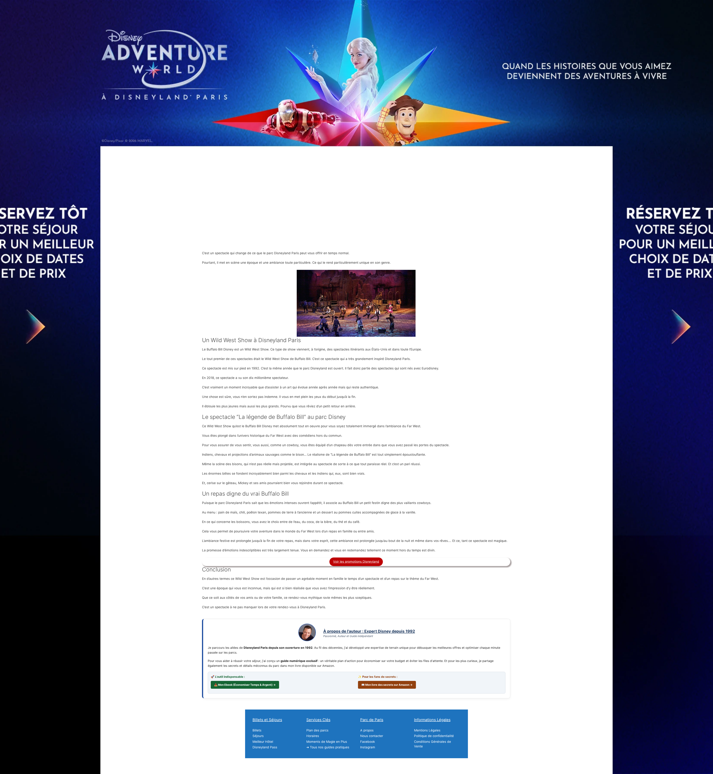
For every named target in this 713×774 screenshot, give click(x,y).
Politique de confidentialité (434, 736)
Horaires (312, 736)
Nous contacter (371, 736)
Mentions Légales (427, 730)
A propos (367, 730)
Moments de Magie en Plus (326, 742)
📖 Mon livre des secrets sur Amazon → (387, 684)
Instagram (367, 747)
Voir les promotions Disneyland (356, 561)
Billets (257, 730)
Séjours (258, 736)
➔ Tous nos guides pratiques (327, 747)
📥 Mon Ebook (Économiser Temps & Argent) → (245, 684)
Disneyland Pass (265, 747)
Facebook (367, 742)
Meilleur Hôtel (263, 742)
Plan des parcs (317, 730)
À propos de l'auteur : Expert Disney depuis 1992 (369, 631)
